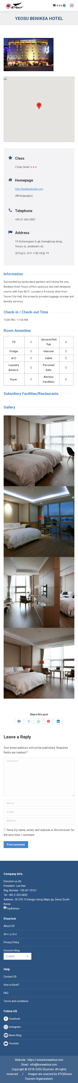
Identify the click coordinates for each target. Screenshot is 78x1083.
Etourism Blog (12, 950)
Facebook (14, 1018)
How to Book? (11, 984)
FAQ (6, 992)
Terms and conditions (16, 1001)
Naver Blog (15, 1035)
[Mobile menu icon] (71, 5)
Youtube (14, 1043)
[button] (39, 106)
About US (9, 925)
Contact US (10, 976)
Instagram (15, 1026)
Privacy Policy (11, 942)
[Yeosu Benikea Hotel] (39, 450)
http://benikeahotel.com (29, 189)
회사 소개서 (10, 934)
